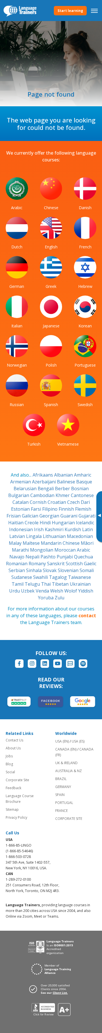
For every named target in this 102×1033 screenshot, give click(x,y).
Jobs (9, 756)
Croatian (57, 502)
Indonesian (21, 529)
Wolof (71, 591)
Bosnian (80, 488)
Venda (43, 591)
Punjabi (65, 557)
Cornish (39, 502)
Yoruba (46, 598)
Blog (9, 764)
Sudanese (22, 577)
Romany (38, 563)
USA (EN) (62, 741)
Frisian (14, 516)
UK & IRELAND (66, 762)
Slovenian (69, 570)
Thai (46, 584)
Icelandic (85, 522)
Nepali (33, 557)
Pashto (49, 557)
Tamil (18, 584)
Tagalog (58, 577)
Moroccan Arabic (72, 550)
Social (10, 772)
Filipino (50, 509)
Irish (39, 529)
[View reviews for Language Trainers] (51, 1009)
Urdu (15, 591)
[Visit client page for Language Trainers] (51, 989)
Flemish (83, 509)
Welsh (57, 591)
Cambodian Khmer (50, 495)
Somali (87, 570)
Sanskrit (56, 563)
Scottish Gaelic (81, 563)
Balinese (66, 482)
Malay (16, 543)
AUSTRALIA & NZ (68, 770)
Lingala (34, 536)
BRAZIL (61, 778)
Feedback (13, 787)
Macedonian (80, 536)
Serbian (17, 570)
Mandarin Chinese (61, 543)
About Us (13, 748)
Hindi (46, 522)
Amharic (82, 475)
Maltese (32, 543)
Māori (87, 543)
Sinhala (34, 570)
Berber (63, 488)
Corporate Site (17, 780)
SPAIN (60, 794)
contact (87, 615)
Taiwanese (79, 577)
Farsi (36, 509)
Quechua (83, 557)
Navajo (17, 557)
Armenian (21, 482)
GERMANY (63, 786)
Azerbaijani (44, 482)
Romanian (17, 563)
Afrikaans (43, 475)
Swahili (41, 577)
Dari (85, 502)
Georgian (49, 516)
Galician (30, 516)
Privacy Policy (16, 817)
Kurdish (73, 529)
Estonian (21, 509)
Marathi (21, 550)
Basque (84, 482)
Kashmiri (55, 529)
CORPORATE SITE (68, 818)
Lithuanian (55, 536)
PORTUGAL (64, 802)
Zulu (59, 598)
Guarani (69, 516)
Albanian (64, 475)
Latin (87, 529)
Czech (74, 502)
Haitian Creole (24, 522)
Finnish (67, 509)
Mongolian (42, 550)
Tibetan (61, 584)
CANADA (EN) (65, 749)
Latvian (17, 536)
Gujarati (86, 516)
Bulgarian (19, 495)
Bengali (46, 488)
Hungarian (64, 522)
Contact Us (14, 740)
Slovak (50, 570)
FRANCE (61, 810)
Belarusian (26, 488)
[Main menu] (94, 10)
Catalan (21, 502)
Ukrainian (80, 584)
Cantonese (82, 495)
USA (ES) (78, 741)
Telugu (33, 584)
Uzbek (28, 591)
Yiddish (85, 591)
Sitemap (12, 809)
